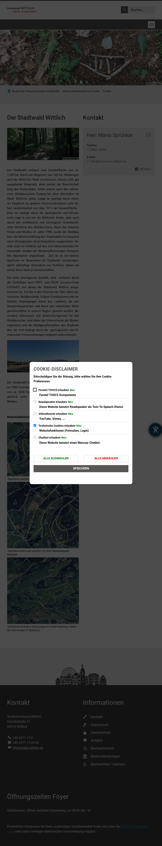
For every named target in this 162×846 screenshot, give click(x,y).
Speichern (81, 468)
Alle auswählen (56, 458)
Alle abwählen (106, 458)
